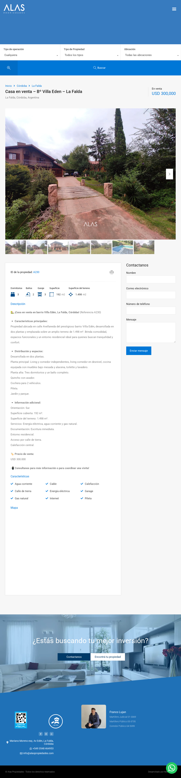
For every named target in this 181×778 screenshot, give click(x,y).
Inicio (8, 85)
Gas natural (21, 498)
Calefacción (92, 483)
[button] (174, 8)
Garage (89, 491)
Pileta (88, 498)
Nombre (131, 272)
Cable (53, 483)
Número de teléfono (138, 304)
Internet (54, 498)
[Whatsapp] (52, 734)
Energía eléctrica (60, 491)
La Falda (37, 85)
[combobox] (30, 56)
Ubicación (129, 49)
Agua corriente (23, 483)
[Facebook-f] (41, 734)
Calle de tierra (23, 491)
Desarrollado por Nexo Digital (162, 772)
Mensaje (131, 319)
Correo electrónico (137, 288)
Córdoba (22, 85)
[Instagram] (46, 734)
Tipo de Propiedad (74, 49)
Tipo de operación (14, 49)
